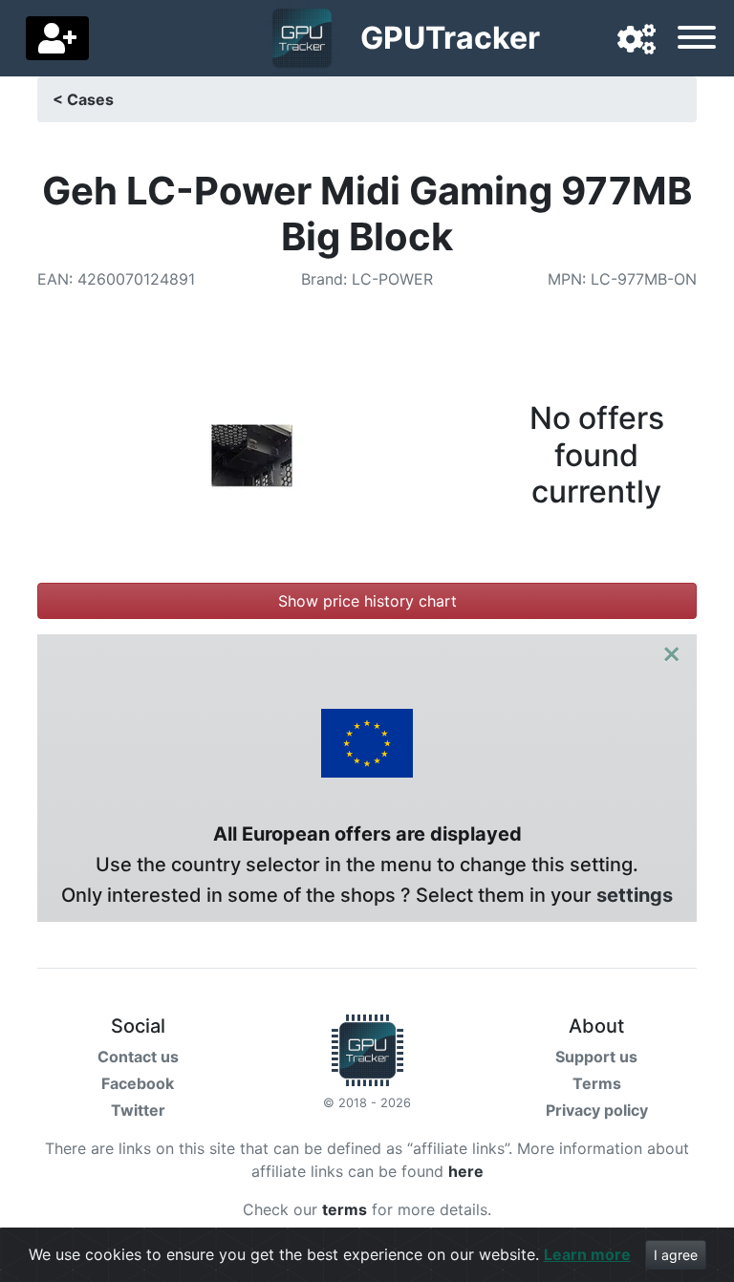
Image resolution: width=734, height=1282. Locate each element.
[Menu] (696, 40)
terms (344, 1209)
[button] (636, 40)
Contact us (138, 1056)
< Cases (83, 99)
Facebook (137, 1083)
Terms (596, 1083)
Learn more (587, 1254)
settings (634, 895)
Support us (596, 1056)
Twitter (138, 1110)
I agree (676, 1255)
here (466, 1171)
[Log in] (57, 38)
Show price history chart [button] (367, 600)
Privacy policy (597, 1110)
